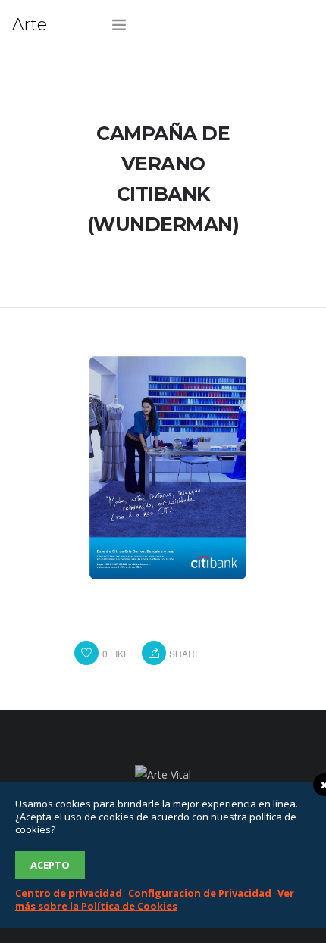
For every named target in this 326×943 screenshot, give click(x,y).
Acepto (50, 865)
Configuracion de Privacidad (199, 893)
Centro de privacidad (68, 893)
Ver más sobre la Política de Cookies (154, 899)
